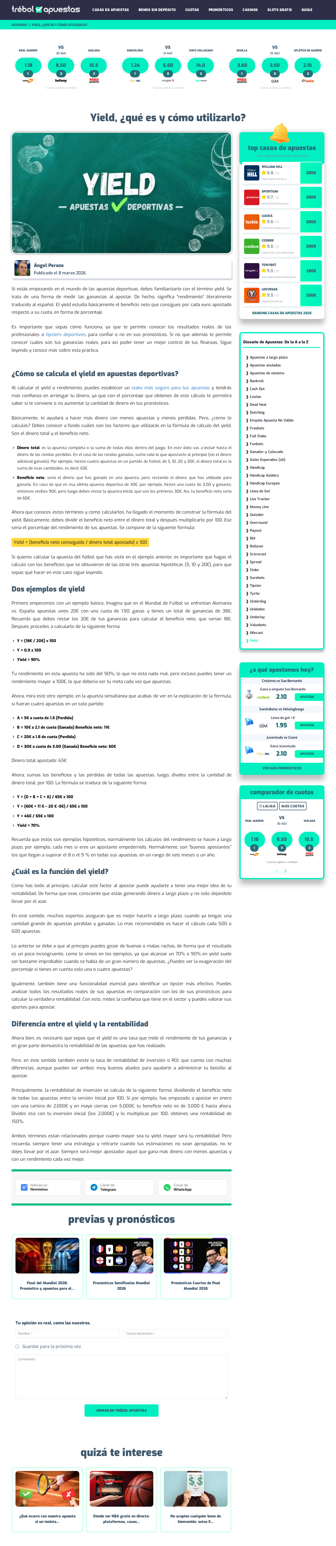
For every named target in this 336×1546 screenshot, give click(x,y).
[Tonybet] (251, 270)
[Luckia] (251, 222)
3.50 (275, 65)
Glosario (19, 25)
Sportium (270, 191)
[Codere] (251, 246)
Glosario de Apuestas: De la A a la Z (275, 342)
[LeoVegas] (251, 295)
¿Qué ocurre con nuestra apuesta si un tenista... (47, 1519)
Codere (268, 240)
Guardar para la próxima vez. (52, 1347)
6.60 (168, 65)
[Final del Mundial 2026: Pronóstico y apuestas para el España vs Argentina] (47, 1255)
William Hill (272, 167)
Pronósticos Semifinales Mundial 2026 (121, 1286)
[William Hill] (251, 172)
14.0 (200, 65)
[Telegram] (208, 269)
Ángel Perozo (49, 265)
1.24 (135, 65)
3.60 (242, 65)
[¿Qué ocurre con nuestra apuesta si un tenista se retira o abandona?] (47, 1489)
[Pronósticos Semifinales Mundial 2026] (122, 1255)
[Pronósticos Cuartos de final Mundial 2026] (196, 1255)
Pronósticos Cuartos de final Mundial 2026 (195, 1286)
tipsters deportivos (66, 335)
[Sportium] (251, 197)
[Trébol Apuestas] (46, 10)
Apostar (307, 697)
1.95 (281, 725)
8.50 (61, 65)
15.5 (93, 65)
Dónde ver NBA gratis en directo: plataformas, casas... (121, 1519)
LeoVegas (269, 289)
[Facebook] (172, 269)
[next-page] (285, 871)
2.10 (307, 65)
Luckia (267, 216)
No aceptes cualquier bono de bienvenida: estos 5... (195, 1519)
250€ (311, 271)
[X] (184, 269)
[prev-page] (277, 871)
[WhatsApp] (196, 269)
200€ (311, 172)
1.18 (28, 65)
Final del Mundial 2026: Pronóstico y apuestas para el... (47, 1286)
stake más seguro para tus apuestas (170, 388)
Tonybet (269, 265)
